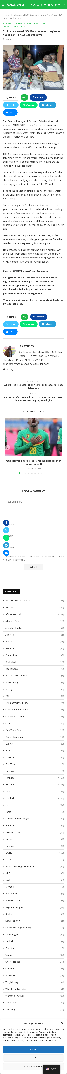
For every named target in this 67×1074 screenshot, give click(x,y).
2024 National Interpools (34, 600)
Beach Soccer (34, 668)
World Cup (34, 1002)
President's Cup (34, 900)
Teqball (34, 941)
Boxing (34, 689)
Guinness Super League (34, 818)
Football (34, 798)
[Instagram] (38, 4)
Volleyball (34, 975)
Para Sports (34, 893)
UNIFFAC (34, 968)
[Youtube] (45, 4)
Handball (34, 825)
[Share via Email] (6, 553)
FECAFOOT (34, 784)
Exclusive (34, 770)
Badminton (34, 655)
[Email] (49, 4)
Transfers (34, 948)
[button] (62, 1023)
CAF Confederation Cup (34, 709)
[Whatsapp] (56, 4)
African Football (34, 614)
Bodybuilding (34, 682)
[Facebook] (31, 4)
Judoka (34, 839)
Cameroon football (34, 716)
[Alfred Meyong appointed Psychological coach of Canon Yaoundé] (33, 437)
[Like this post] (25, 97)
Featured (34, 777)
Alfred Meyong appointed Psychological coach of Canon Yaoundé (33, 462)
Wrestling (34, 1009)
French (34, 805)
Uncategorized (34, 961)
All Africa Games (34, 621)
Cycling (34, 743)
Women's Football (34, 995)
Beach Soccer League (34, 675)
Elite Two (34, 764)
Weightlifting (34, 982)
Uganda (34, 954)
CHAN (34, 723)
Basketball (34, 661)
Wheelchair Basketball (34, 988)
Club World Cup (34, 730)
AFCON (34, 607)
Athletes (34, 634)
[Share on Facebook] (6, 523)
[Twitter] (34, 4)
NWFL (34, 879)
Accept (33, 1049)
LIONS (34, 852)
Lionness (34, 845)
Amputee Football (34, 627)
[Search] (63, 4)
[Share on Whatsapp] (6, 538)
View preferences (34, 1066)
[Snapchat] (52, 4)
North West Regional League (34, 866)
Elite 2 (34, 750)
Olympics (34, 886)
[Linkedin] (41, 4)
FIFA (34, 791)
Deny (33, 1058)
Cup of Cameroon (34, 736)
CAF (34, 696)
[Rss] (59, 4)
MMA (34, 859)
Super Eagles (34, 934)
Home (6, 14)
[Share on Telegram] (6, 545)
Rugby (34, 914)
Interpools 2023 (34, 832)
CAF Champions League (34, 702)
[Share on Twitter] (6, 530)
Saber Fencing (34, 920)
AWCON (34, 648)
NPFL (34, 873)
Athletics (34, 641)
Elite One (34, 757)
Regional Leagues (34, 907)
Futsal (34, 811)
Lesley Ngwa (26, 346)
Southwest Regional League (34, 927)
